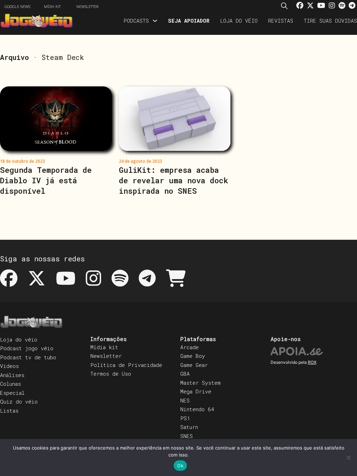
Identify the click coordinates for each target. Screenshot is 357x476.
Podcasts (136, 20)
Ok (180, 465)
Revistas (280, 20)
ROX (312, 362)
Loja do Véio (239, 20)
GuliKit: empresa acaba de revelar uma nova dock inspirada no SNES (173, 180)
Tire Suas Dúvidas (330, 20)
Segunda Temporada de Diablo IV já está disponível (46, 180)
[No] (348, 457)
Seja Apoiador (189, 20)
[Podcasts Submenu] (155, 20)
